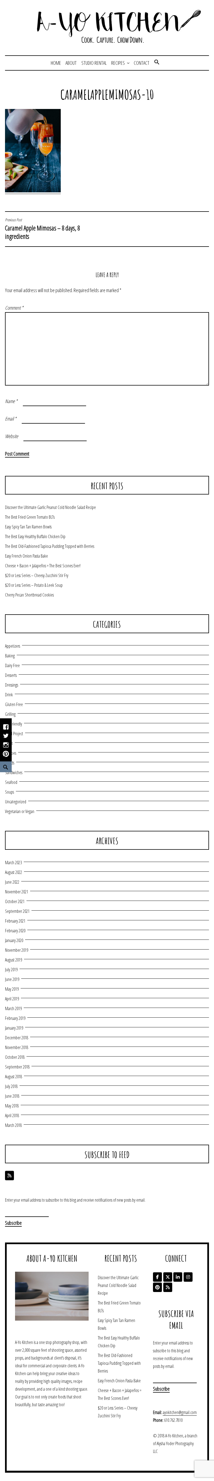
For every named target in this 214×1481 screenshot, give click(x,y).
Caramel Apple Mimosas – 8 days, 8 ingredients (42, 229)
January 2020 (14, 940)
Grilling (10, 714)
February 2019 (15, 1018)
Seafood (11, 782)
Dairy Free (12, 665)
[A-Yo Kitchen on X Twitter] (167, 1277)
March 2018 (13, 1125)
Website (11, 436)
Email (10, 418)
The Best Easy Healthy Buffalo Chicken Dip (35, 536)
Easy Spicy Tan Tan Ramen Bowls (28, 527)
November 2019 (16, 950)
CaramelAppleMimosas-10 (107, 94)
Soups (9, 792)
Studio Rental (94, 62)
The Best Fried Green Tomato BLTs (30, 517)
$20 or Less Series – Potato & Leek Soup (34, 585)
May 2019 (12, 989)
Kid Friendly (13, 724)
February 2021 (15, 921)
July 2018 (11, 1086)
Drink (9, 695)
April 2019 (12, 999)
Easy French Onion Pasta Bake (26, 556)
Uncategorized (15, 802)
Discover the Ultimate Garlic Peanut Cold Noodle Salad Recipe (50, 507)
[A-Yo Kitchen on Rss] (167, 1287)
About (71, 62)
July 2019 (11, 969)
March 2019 (13, 1008)
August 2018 (13, 1077)
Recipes (118, 62)
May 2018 (12, 1106)
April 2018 (12, 1115)
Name (11, 401)
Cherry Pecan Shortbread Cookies (29, 595)
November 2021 (16, 892)
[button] (157, 62)
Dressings (11, 685)
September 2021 (17, 911)
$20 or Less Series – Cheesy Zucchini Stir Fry (36, 575)
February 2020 (15, 931)
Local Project (14, 733)
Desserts (11, 675)
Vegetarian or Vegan (19, 811)
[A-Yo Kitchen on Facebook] (157, 1277)
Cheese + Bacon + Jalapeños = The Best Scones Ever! (43, 566)
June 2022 (12, 882)
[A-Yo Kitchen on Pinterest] (157, 1287)
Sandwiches (13, 772)
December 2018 (16, 1038)
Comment (14, 307)
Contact (141, 62)
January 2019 (14, 1028)
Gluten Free (14, 704)
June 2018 (12, 1096)
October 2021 (15, 901)
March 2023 (13, 862)
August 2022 (13, 872)
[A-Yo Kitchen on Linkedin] (177, 1277)
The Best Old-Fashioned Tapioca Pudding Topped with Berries (49, 546)
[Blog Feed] (9, 1175)
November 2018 (16, 1047)
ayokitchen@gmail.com (180, 1412)
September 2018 (17, 1067)
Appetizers (12, 646)
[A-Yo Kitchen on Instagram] (188, 1277)
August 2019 (13, 960)
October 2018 (15, 1057)
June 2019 (12, 979)
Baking (10, 656)
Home (56, 62)
